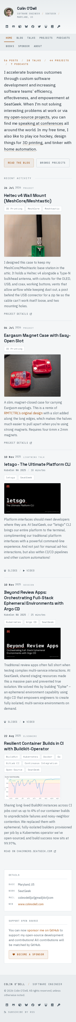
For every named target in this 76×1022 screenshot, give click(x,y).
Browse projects (53, 162)
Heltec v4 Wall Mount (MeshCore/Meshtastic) (27, 198)
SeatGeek (26, 477)
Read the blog (19, 162)
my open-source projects (26, 116)
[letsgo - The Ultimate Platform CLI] (32, 498)
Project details (17, 313)
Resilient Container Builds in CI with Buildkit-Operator (34, 746)
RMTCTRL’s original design (23, 413)
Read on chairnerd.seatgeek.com (29, 851)
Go (59, 756)
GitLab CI (12, 763)
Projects (46, 37)
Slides (11, 570)
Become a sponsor (30, 954)
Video (29, 570)
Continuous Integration (41, 763)
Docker (47, 756)
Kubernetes (13, 622)
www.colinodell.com (31, 904)
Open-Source (14, 769)
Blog (20, 37)
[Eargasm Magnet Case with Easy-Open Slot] (32, 375)
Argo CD (31, 622)
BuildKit (12, 756)
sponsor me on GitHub (43, 930)
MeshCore (34, 208)
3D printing (32, 142)
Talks (31, 37)
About (38, 46)
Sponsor (24, 46)
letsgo (10, 477)
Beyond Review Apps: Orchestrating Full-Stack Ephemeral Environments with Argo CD (33, 600)
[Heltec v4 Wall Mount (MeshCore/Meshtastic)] (32, 235)
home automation (20, 148)
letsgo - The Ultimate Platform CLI (37, 464)
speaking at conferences (40, 123)
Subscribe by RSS (20, 1012)
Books (10, 46)
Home (9, 37)
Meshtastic (52, 208)
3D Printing (14, 208)
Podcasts (63, 37)
